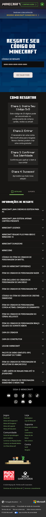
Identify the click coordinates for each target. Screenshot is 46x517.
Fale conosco (29, 441)
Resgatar (27, 450)
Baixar (27, 438)
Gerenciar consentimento (32, 488)
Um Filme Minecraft (9, 446)
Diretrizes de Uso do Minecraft (13, 488)
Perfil (26, 447)
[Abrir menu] (42, 4)
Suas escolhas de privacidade (27, 512)
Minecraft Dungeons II (10, 421)
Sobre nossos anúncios (34, 509)
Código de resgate (11, 59)
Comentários (29, 433)
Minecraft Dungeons (9, 423)
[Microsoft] (39, 501)
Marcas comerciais (19, 509)
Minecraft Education (9, 429)
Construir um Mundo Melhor (12, 443)
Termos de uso (6, 509)
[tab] (16, 191)
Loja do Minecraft (30, 421)
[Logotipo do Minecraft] (11, 4)
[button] (23, 75)
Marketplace (28, 418)
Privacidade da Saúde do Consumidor (28, 506)
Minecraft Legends (9, 426)
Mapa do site (29, 435)
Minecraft (6, 418)
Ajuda (26, 430)
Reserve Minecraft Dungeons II (22, 15)
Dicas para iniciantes (31, 427)
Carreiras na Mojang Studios (12, 441)
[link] (8, 395)
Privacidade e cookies (8, 506)
